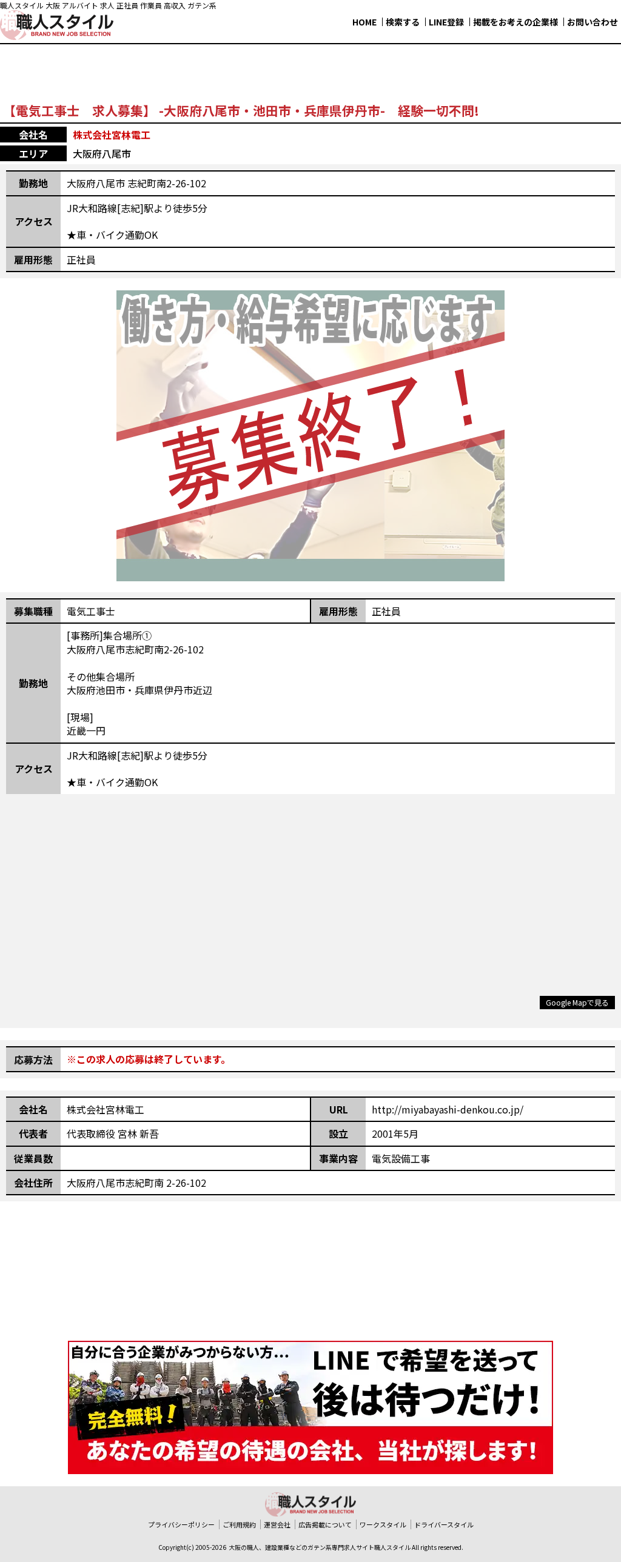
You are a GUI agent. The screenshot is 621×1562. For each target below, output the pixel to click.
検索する (403, 22)
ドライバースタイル (444, 1524)
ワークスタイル (383, 1524)
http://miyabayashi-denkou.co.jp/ (447, 1109)
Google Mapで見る (577, 1002)
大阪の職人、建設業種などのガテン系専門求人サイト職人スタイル (320, 1547)
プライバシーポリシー (181, 1524)
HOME (364, 22)
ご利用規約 (239, 1524)
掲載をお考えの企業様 (515, 22)
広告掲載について (325, 1524)
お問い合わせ (592, 22)
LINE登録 (446, 22)
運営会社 (277, 1524)
